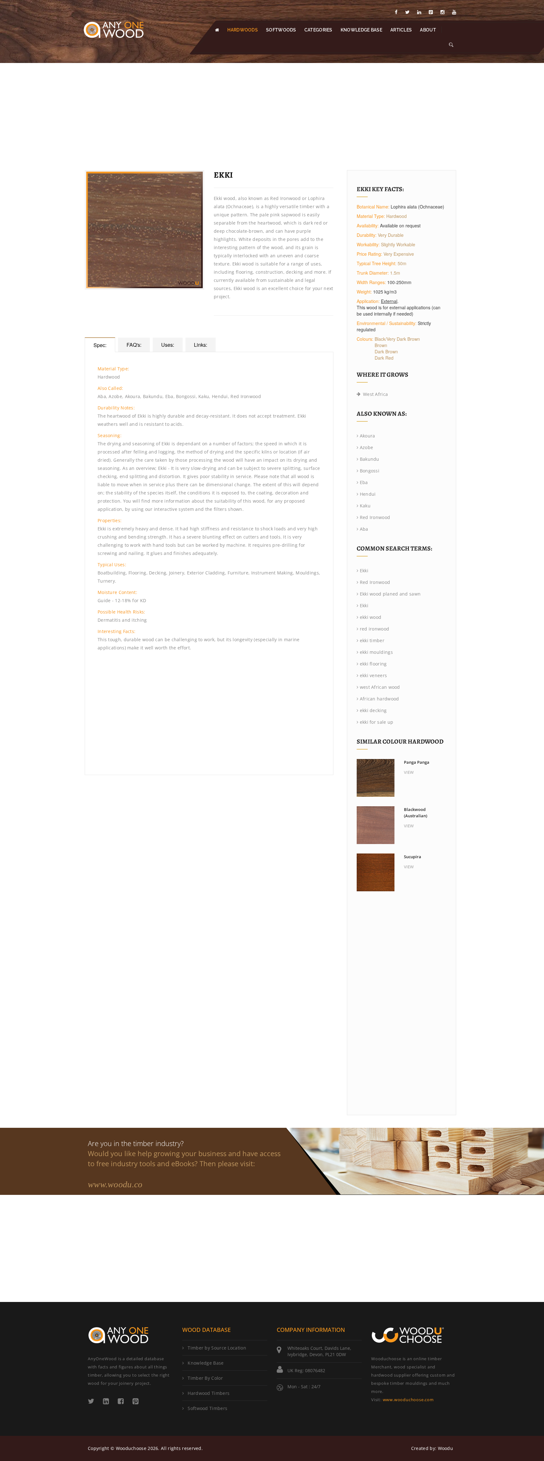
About (428, 29)
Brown (381, 345)
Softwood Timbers (207, 1408)
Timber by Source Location (217, 1348)
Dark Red (384, 358)
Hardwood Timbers (209, 1393)
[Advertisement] (272, 110)
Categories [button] (318, 29)
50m (402, 263)
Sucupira (412, 856)
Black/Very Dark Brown (397, 339)
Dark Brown (386, 351)
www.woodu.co (115, 1184)
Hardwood (396, 216)
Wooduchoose (131, 1448)
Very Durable (391, 235)
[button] (451, 45)
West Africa (375, 394)
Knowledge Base (206, 1363)
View (409, 772)
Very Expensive (398, 254)
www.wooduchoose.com (408, 1399)
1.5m (395, 273)
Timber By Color (205, 1378)
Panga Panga (416, 762)
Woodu (445, 1448)
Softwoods (281, 29)
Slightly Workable (398, 244)
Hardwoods (242, 29)
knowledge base (361, 29)
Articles (401, 29)
